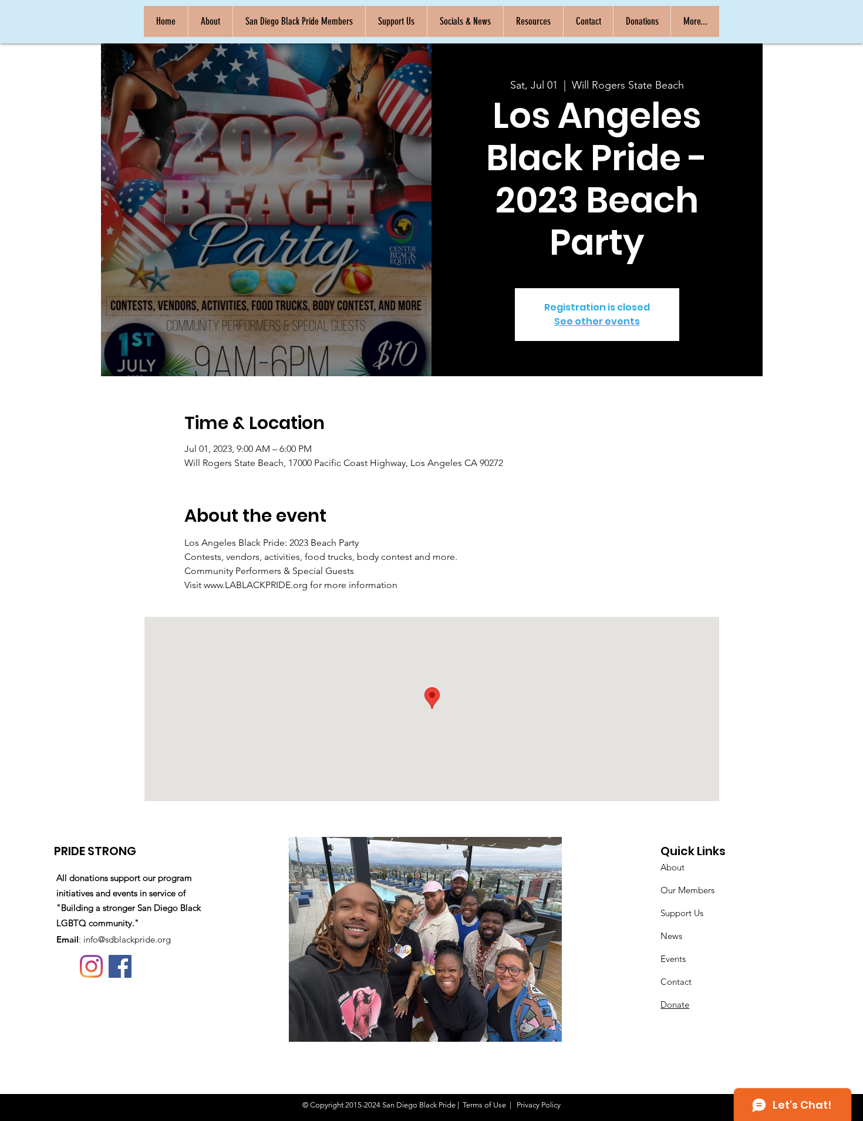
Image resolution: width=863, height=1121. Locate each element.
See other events (597, 321)
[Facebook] (120, 966)
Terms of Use (484, 1104)
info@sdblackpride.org (127, 939)
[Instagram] (91, 966)
